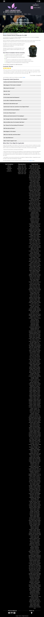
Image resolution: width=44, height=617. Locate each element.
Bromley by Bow (37, 176)
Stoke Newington (36, 512)
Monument (35, 244)
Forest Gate (35, 187)
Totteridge (34, 530)
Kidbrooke (37, 378)
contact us (30, 160)
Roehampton (37, 467)
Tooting (38, 524)
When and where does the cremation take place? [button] (14, 122)
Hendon (37, 323)
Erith (34, 374)
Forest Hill (35, 297)
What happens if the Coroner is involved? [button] (12, 85)
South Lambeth (37, 494)
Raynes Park (38, 551)
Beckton (34, 185)
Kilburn (33, 342)
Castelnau (30, 230)
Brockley (30, 207)
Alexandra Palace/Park (36, 172)
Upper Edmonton (35, 302)
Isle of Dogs (32, 205)
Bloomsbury (35, 200)
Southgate (32, 293)
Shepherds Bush (32, 592)
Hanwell (33, 334)
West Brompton (32, 564)
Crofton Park (31, 256)
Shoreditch (39, 168)
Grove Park (37, 312)
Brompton (33, 208)
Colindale (31, 352)
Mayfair (38, 421)
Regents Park (32, 316)
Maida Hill (33, 417)
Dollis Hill (37, 320)
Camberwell (33, 212)
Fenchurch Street (35, 243)
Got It (37, 615)
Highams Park (36, 342)
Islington (33, 257)
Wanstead (38, 189)
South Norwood (37, 461)
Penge (36, 443)
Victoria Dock (32, 542)
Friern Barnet (31, 298)
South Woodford (32, 226)
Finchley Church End (36, 263)
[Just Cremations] (12, 8)
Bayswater (38, 185)
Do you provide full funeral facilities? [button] (12, 109)
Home (5, 33)
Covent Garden (36, 253)
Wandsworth (38, 454)
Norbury (36, 439)
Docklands (37, 216)
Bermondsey (37, 191)
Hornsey (33, 261)
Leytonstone (32, 199)
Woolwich (37, 222)
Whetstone (30, 310)
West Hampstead (37, 346)
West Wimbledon (37, 552)
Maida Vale (31, 418)
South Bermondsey (36, 426)
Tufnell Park (37, 306)
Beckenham (35, 186)
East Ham (30, 186)
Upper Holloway (36, 307)
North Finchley (31, 289)
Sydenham (31, 466)
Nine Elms (31, 502)
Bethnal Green (37, 195)
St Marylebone (33, 351)
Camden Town (37, 225)
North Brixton (34, 440)
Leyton (39, 196)
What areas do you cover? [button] (9, 88)
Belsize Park (37, 328)
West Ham (34, 178)
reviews (24, 77)
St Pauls (31, 481)
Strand (35, 515)
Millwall (38, 205)
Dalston (33, 191)
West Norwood (36, 470)
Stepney (34, 169)
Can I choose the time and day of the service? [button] (14, 125)
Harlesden (31, 336)
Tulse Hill (38, 468)
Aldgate (31, 165)
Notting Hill (35, 588)
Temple (31, 252)
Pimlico (34, 457)
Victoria (34, 541)
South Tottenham (37, 497)
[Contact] (39, 1)
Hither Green (31, 346)
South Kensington (37, 493)
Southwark (30, 405)
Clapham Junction (33, 247)
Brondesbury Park (35, 341)
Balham (38, 516)
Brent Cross (35, 203)
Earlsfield (37, 271)
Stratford (36, 212)
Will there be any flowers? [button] (9, 128)
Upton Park (31, 189)
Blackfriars (38, 198)
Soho (39, 489)
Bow (30, 176)
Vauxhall (38, 503)
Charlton (35, 231)
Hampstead (32, 328)
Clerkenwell (31, 231)
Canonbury (35, 229)
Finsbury (38, 231)
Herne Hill (34, 458)
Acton (33, 167)
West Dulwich (31, 565)
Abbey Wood (35, 165)
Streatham (31, 517)
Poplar (33, 177)
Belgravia (34, 189)
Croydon (37, 257)
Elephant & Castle (37, 430)
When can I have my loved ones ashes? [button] (12, 134)
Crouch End (36, 278)
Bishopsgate (31, 198)
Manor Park (31, 421)
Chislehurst (31, 236)
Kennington (32, 369)
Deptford (31, 262)
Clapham (36, 245)
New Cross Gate (38, 417)
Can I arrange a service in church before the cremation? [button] (15, 119)
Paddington (31, 343)
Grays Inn (34, 305)
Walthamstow (32, 225)
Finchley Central (36, 262)
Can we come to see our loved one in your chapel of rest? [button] (16, 106)
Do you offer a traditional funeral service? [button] (12, 100)
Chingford (31, 180)
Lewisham (37, 386)
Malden (39, 418)
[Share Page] (37, 1)
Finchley (39, 261)
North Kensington (37, 582)
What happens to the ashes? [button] (10, 131)
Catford (39, 230)
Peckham (35, 421)
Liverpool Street (33, 238)
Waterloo (30, 372)
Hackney (35, 194)
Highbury (30, 270)
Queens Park (37, 463)
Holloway (31, 276)
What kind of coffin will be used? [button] (11, 103)
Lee (40, 399)
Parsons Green (36, 453)
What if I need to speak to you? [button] (10, 140)
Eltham (37, 280)
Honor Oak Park (32, 354)
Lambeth (35, 369)
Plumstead (39, 435)
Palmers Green (36, 452)
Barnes (36, 177)
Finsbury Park (34, 265)
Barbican (32, 176)
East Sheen (35, 521)
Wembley (37, 360)
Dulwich (34, 449)
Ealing (34, 270)
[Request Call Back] (36, 7)
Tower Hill (30, 532)
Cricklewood (35, 254)
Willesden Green (37, 327)
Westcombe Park (36, 381)
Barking (30, 177)
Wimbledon (34, 539)
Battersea (35, 180)
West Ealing (38, 565)
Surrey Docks (34, 427)
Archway (32, 303)
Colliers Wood (37, 543)
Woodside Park (36, 599)
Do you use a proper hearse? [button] (10, 112)
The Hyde (34, 355)
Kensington (34, 372)
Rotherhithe (38, 425)
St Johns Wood (34, 350)
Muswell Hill (35, 284)
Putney (38, 462)
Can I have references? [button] (8, 137)
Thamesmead (36, 471)
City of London (37, 167)
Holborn (39, 347)
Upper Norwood (35, 444)
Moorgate (30, 239)
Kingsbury (37, 354)
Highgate (30, 274)
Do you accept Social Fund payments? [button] (11, 97)
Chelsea (34, 234)
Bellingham (31, 190)
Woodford (30, 229)
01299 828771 (36, 5)
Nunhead (38, 419)
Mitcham (30, 427)
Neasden (37, 324)
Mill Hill (34, 425)
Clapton (34, 182)
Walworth (39, 432)
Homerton (33, 195)
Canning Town (38, 208)
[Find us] (31, 613)
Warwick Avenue (37, 577)
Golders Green (36, 303)
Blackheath (37, 199)
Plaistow (38, 203)
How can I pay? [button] (7, 94)
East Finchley (34, 274)
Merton (35, 422)
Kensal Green (31, 359)
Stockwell (31, 508)
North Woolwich (37, 218)
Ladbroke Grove (32, 386)
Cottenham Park (36, 252)
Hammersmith (32, 320)
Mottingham (31, 400)
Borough (30, 368)
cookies (14, 615)
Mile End (32, 168)
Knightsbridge (31, 385)
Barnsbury (38, 178)
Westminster (36, 499)
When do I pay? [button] (7, 91)
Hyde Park (36, 359)
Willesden (37, 325)
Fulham (38, 298)
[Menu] (4, 1)
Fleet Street (37, 249)
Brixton (39, 204)
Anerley (35, 173)
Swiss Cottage (37, 334)
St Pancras (38, 258)
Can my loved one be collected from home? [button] (13, 81)
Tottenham (34, 271)
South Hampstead (37, 345)
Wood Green (32, 285)
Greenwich (32, 306)
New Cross (34, 435)
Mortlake (38, 431)
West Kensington (36, 572)
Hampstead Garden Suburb (34, 333)
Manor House (35, 267)
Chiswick (37, 238)
